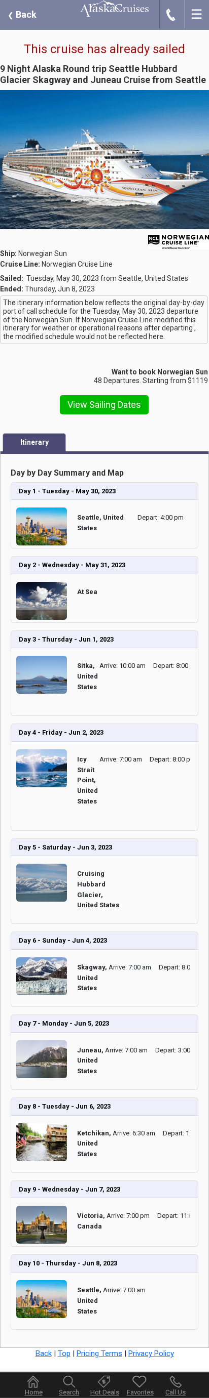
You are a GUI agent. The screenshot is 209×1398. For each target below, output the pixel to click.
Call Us (175, 1392)
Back (22, 14)
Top (64, 1353)
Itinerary (34, 442)
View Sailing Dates (104, 404)
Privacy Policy (151, 1353)
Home (34, 1392)
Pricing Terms (99, 1353)
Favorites (140, 1392)
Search (69, 1392)
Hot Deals (104, 1392)
